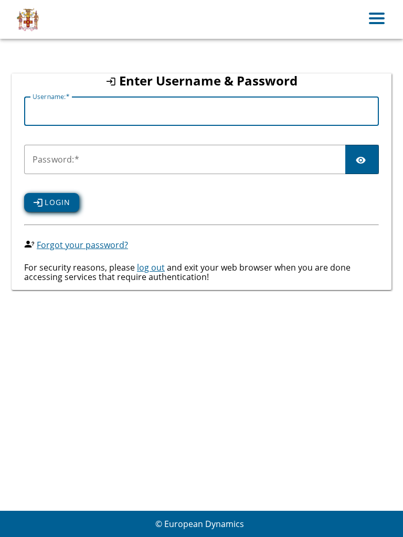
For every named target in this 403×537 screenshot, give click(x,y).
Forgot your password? (82, 245)
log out (151, 267)
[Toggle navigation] (377, 19)
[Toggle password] (362, 159)
